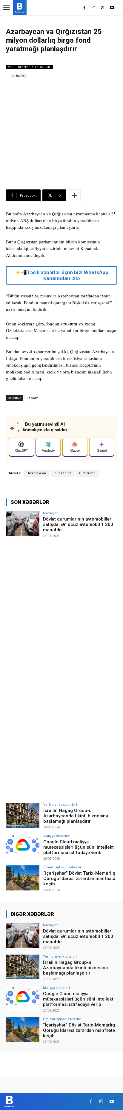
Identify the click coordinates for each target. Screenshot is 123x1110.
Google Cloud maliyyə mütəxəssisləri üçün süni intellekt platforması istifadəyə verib (78, 847)
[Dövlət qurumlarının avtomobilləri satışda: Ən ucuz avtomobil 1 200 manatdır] (22, 523)
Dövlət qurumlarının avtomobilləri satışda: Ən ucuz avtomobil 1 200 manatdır (78, 524)
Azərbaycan (37, 473)
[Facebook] (84, 8)
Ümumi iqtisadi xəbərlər (62, 867)
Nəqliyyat (50, 513)
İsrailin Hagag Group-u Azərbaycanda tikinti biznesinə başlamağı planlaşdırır (75, 816)
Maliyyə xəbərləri (56, 835)
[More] (74, 195)
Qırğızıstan (87, 473)
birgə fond (62, 473)
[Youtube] (111, 8)
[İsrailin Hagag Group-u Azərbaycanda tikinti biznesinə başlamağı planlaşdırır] (22, 815)
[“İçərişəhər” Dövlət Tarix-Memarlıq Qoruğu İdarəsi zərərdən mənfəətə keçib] (22, 877)
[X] (102, 8)
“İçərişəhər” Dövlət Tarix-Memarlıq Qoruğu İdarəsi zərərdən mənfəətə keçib (79, 878)
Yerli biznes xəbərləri (29, 67)
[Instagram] (93, 8)
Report (32, 398)
